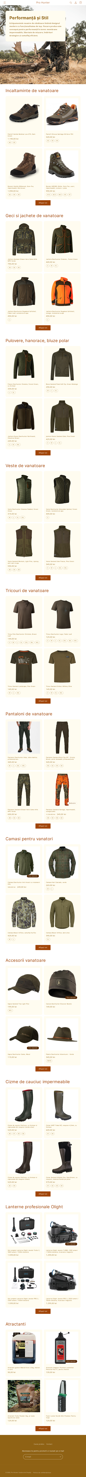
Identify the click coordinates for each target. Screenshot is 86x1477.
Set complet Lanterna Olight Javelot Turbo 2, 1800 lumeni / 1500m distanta (24, 1251)
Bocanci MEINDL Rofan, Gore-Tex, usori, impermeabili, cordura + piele (60, 187)
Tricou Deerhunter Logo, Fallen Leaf (59, 634)
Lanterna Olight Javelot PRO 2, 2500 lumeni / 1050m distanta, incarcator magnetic (62, 1299)
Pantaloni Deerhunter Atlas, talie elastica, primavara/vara (22, 758)
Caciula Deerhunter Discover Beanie (59, 1004)
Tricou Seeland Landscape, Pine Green (21, 686)
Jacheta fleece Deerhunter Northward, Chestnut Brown (22, 437)
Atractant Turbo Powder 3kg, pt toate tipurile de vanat (21, 1417)
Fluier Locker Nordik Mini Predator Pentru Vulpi (61, 1417)
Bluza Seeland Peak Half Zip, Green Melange (62, 384)
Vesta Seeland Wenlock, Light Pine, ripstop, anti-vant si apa (23, 562)
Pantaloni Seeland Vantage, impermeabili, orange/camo (60, 810)
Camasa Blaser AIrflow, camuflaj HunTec (22, 933)
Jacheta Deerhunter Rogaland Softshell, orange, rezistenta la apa (60, 312)
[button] (4, 2)
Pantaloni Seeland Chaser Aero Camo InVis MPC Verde (23, 810)
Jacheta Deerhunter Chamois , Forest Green (62, 259)
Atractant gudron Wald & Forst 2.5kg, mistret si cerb (24, 1368)
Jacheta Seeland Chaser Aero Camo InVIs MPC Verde (22, 260)
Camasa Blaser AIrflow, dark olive (58, 933)
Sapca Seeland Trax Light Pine (18, 1004)
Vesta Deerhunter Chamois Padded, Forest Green (23, 510)
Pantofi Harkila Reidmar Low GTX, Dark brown (21, 135)
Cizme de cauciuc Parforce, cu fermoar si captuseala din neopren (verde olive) (22, 1126)
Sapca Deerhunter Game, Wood (19, 1054)
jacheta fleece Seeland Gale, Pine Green (60, 436)
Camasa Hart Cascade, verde (56, 882)
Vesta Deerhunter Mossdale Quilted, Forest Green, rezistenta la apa (61, 510)
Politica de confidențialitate (42, 1472)
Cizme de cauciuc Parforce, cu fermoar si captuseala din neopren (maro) (22, 1178)
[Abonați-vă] (60, 1456)
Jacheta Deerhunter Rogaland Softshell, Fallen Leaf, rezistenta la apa (22, 312)
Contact (49, 1444)
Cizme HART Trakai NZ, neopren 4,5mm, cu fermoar (61, 1126)
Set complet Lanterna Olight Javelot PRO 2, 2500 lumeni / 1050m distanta (23, 1299)
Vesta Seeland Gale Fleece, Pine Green (60, 561)
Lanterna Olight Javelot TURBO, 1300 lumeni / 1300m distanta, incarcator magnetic (62, 1251)
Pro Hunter (14, 1472)
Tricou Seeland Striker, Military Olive (59, 686)
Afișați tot (43, 203)
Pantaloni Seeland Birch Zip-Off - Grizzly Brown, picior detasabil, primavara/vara (60, 758)
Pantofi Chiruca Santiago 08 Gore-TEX (59, 134)
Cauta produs (39, 1444)
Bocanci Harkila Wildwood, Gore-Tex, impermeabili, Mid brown (21, 187)
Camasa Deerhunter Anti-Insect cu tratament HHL (24, 883)
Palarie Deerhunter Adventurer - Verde (60, 1054)
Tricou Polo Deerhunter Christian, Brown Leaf (22, 635)
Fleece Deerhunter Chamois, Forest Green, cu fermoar (23, 385)
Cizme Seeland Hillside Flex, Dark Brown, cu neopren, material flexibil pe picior (62, 1178)
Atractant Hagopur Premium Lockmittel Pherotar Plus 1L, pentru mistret (60, 1368)
